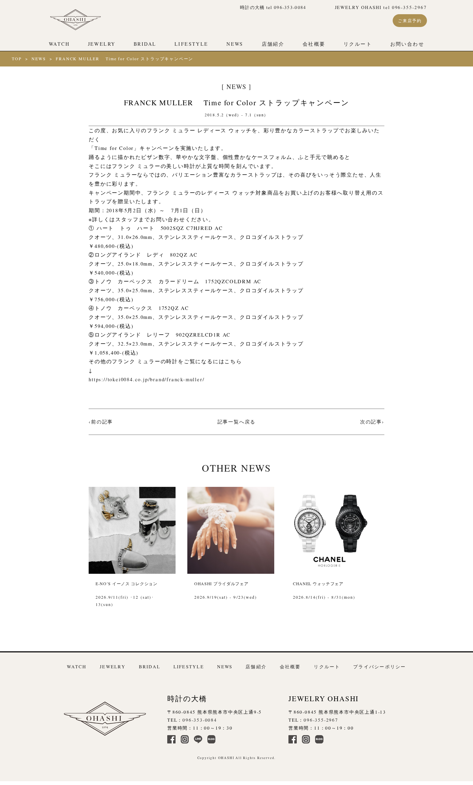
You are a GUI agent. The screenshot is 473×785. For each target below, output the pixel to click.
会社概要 (314, 44)
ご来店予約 (410, 20)
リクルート (357, 44)
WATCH (59, 44)
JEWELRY (102, 44)
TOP (16, 58)
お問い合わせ (407, 44)
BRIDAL (145, 44)
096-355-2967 (321, 720)
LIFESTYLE (191, 44)
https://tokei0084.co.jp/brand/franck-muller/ (146, 379)
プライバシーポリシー (379, 666)
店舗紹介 (273, 44)
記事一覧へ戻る (236, 421)
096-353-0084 (199, 720)
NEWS (234, 44)
